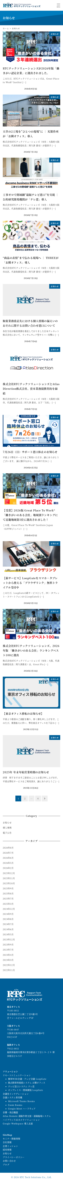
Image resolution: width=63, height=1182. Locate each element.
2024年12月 (9, 908)
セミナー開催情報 (11, 1138)
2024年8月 (8, 919)
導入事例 (7, 827)
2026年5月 (8, 862)
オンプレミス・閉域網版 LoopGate (25, 1090)
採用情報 (7, 1149)
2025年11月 (9, 878)
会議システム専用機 (12, 1097)
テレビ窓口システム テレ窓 (21, 1086)
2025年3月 (8, 903)
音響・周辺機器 (10, 1112)
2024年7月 (8, 924)
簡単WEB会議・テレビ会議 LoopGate (27, 1078)
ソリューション (10, 1071)
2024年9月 (8, 913)
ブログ (6, 1164)
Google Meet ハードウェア (22, 1108)
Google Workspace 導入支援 (18, 1123)
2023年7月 (8, 949)
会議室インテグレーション (16, 1093)
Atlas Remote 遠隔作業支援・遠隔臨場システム (27, 1116)
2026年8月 (8, 847)
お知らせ (7, 822)
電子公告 (7, 832)
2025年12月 (9, 873)
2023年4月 (8, 954)
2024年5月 (8, 934)
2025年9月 (8, 888)
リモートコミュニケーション (17, 1075)
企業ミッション (10, 1146)
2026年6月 (8, 857)
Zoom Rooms (15, 1105)
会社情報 (7, 1142)
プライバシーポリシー (13, 1157)
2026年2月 (8, 868)
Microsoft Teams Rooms (21, 1101)
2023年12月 (9, 939)
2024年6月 (8, 929)
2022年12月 (9, 965)
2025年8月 (8, 893)
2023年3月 (8, 959)
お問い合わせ (9, 1160)
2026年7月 (8, 852)
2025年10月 (9, 883)
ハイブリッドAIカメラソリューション (21, 1119)
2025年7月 (8, 898)
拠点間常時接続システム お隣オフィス (26, 1082)
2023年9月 (8, 944)
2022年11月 (9, 970)
